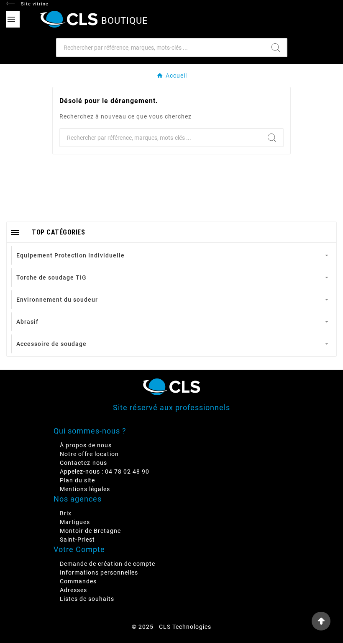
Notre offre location (89, 454)
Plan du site (77, 480)
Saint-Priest (77, 539)
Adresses (73, 590)
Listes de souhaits (87, 598)
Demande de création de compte (107, 563)
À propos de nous (86, 445)
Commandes (78, 581)
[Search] (275, 47)
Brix (66, 513)
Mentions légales (85, 489)
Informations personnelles (99, 572)
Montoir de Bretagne (90, 530)
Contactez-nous (83, 462)
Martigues (75, 522)
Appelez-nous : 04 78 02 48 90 (104, 471)
